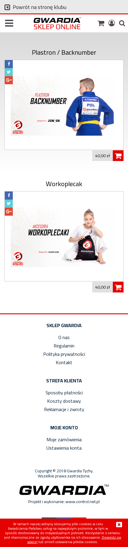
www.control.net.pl (82, 501)
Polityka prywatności (64, 354)
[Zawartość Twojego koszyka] (100, 23)
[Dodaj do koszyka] (118, 155)
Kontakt (64, 362)
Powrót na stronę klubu (39, 7)
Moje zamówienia (64, 439)
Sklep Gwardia (64, 325)
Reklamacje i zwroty (64, 409)
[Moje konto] (111, 23)
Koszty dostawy (64, 400)
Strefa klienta (64, 380)
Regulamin (64, 345)
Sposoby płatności (64, 392)
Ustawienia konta (64, 447)
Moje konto (64, 427)
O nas (64, 337)
